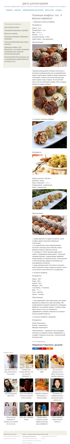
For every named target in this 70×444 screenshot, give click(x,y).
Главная (9, 9)
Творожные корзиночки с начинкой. (16, 30)
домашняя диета (41, 341)
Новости (17, 9)
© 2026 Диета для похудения (10, 434)
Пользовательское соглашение (34, 434)
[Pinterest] (42, 348)
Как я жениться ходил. (11, 27)
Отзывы (59, 9)
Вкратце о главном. (11, 33)
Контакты (24, 434)
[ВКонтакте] (35, 348)
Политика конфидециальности (29, 436)
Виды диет (49, 9)
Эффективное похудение (33, 9)
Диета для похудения (35, 3)
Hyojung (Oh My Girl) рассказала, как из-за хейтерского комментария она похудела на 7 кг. (16, 59)
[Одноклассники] (49, 348)
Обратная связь (44, 434)
